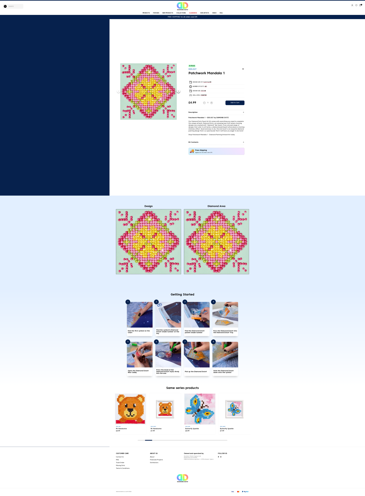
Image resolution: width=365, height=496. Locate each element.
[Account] (352, 6)
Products (146, 13)
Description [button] (193, 112)
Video (214, 13)
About (152, 457)
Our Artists (204, 13)
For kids (156, 13)
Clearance (193, 13)
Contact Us (120, 457)
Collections (181, 13)
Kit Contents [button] (193, 142)
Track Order (120, 462)
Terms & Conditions (123, 468)
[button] (178, 91)
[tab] (216, 112)
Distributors (154, 462)
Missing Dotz (120, 465)
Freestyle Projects (156, 459)
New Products (167, 13)
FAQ (221, 13)
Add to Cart (235, 102)
